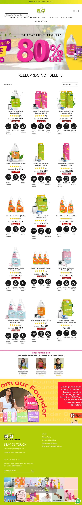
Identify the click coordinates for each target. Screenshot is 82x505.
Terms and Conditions (49, 440)
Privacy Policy (46, 437)
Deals (12, 17)
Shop (19, 17)
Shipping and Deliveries (49, 443)
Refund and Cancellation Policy (52, 446)
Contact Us (41, 21)
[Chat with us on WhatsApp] (78, 501)
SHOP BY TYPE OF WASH (35, 17)
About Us (53, 17)
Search (44, 434)
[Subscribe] (32, 470)
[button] (14, 116)
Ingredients (66, 17)
